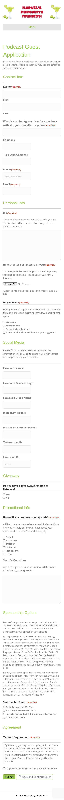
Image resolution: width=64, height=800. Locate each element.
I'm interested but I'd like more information (31, 713)
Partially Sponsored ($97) (21, 710)
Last (5, 113)
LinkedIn (11, 547)
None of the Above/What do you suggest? (30, 332)
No (7, 497)
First (6, 99)
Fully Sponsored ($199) (19, 707)
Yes (8, 494)
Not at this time (15, 717)
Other (9, 554)
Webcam (11, 322)
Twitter (10, 543)
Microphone (13, 325)
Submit (9, 777)
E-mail (9, 537)
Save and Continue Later (36, 777)
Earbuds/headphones (18, 329)
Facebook (11, 540)
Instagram (12, 550)
